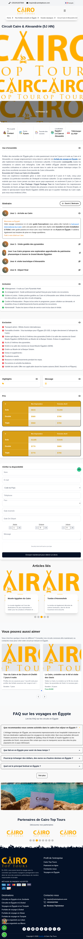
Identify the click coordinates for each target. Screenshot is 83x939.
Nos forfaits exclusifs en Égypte (26, 18)
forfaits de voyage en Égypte (65, 159)
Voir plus (42, 775)
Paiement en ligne (51, 865)
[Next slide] (44, 696)
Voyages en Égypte (52, 872)
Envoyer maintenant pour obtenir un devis (41, 555)
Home (9, 18)
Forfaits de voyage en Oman (13, 913)
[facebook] (24, 929)
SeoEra (41, 936)
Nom (6, 472)
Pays (5, 500)
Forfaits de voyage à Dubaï (13, 910)
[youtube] (37, 929)
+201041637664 (17, 3)
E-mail (6, 480)
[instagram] (28, 929)
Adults (15, 524)
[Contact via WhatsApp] (4, 927)
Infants (68, 524)
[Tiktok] (59, 929)
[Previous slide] (38, 696)
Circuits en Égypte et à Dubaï (14, 903)
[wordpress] (50, 929)
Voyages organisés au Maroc (14, 923)
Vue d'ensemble (9, 148)
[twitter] (33, 929)
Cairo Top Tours (50, 862)
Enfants (41, 524)
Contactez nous (50, 869)
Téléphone (8, 495)
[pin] (46, 929)
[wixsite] (54, 929)
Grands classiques (47, 18)
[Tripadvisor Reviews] (79, 469)
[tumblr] (41, 929)
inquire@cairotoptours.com (39, 3)
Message (7, 534)
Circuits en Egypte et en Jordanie (15, 899)
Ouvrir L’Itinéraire (72, 203)
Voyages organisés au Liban (13, 920)
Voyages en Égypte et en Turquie (15, 906)
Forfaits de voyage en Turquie (14, 916)
